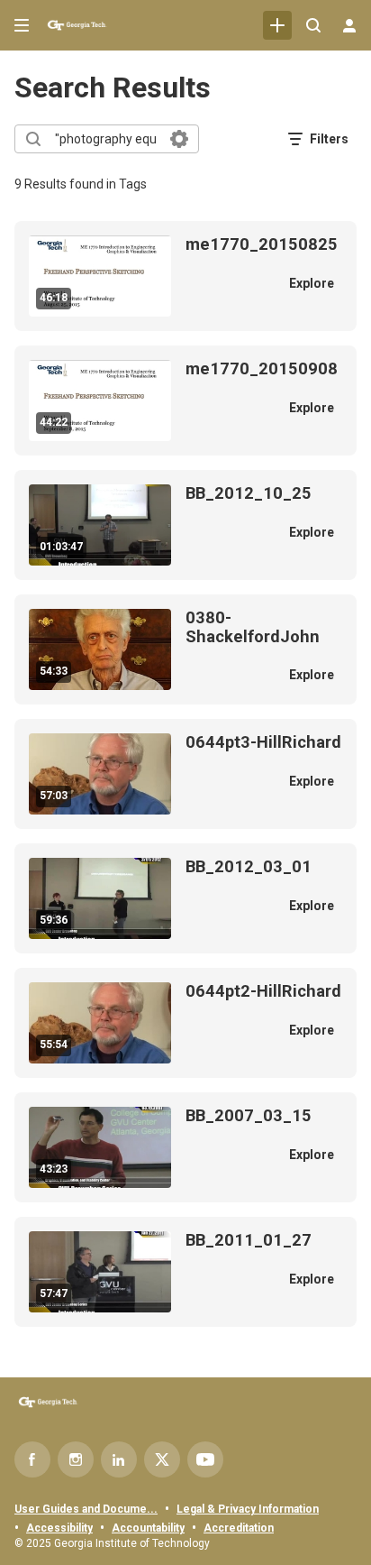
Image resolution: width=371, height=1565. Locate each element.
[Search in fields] (179, 138)
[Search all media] (313, 25)
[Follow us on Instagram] (76, 1459)
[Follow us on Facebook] (32, 1459)
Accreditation (239, 1528)
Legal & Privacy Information (247, 1509)
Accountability (148, 1528)
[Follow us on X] (162, 1459)
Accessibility (59, 1528)
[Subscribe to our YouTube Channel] (205, 1459)
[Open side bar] (21, 25)
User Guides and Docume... (86, 1509)
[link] (277, 25)
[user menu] (349, 25)
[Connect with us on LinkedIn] (119, 1459)
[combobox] (105, 139)
